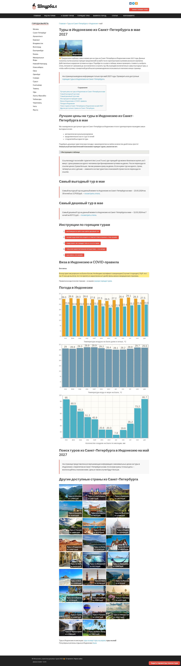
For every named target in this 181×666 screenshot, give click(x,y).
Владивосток (38, 43)
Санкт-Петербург (39, 33)
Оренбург (36, 74)
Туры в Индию (123, 530)
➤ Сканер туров (67, 16)
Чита (35, 106)
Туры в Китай (123, 547)
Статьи (115, 16)
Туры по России (122, 581)
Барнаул (36, 40)
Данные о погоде (37, 661)
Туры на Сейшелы (74, 598)
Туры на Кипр (99, 547)
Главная (37, 16)
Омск (35, 71)
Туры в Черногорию (73, 632)
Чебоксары (37, 99)
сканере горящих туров (103, 281)
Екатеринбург (38, 50)
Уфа (34, 92)
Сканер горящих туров (140, 9)
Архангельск (38, 36)
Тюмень (36, 89)
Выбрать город (99, 16)
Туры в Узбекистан (121, 615)
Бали (95, 643)
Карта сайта (78, 659)
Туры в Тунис (76, 615)
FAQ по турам (49, 16)
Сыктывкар (37, 85)
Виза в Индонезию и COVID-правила (73, 101)
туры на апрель (100, 640)
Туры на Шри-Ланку (97, 632)
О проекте (69, 659)
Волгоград (37, 47)
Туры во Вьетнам (121, 513)
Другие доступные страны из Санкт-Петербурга (77, 108)
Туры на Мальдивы (121, 564)
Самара (36, 78)
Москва (36, 29)
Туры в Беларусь (98, 513)
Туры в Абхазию (75, 496)
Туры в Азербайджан (96, 496)
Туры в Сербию (98, 598)
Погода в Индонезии (67, 103)
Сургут (35, 81)
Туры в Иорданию (74, 547)
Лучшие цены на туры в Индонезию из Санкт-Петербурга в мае (82, 91)
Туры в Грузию (76, 530)
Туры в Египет (99, 530)
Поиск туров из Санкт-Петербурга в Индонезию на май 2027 (81, 106)
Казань (35, 54)
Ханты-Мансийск (39, 96)
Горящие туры (83, 16)
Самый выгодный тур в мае (70, 94)
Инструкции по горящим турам (71, 99)
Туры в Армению (122, 496)
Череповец (37, 103)
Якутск (35, 110)
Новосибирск (38, 67)
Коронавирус (129, 16)
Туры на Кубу (76, 564)
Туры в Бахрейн (75, 513)
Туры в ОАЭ (76, 581)
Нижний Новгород (40, 64)
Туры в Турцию (99, 615)
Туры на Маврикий (97, 564)
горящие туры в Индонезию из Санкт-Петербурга (83, 79)
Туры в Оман (100, 581)
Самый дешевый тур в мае (69, 96)
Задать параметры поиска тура (164, 663)
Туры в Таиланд (122, 598)
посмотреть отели (92, 193)
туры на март (89, 640)
